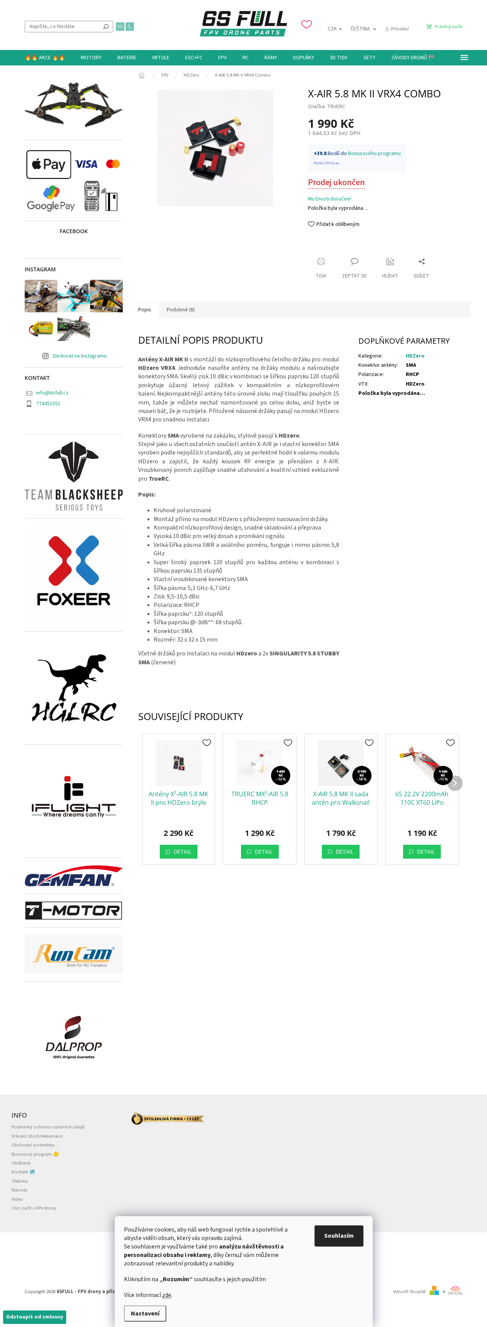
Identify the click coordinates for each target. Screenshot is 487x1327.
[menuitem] (45, 57)
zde (166, 1295)
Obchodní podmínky (33, 1144)
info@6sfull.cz (52, 393)
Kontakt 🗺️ (23, 1171)
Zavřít (321, 246)
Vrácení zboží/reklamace (37, 1136)
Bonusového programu (374, 153)
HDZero (415, 356)
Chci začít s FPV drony (34, 1208)
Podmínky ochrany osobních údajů (48, 1126)
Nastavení (145, 1313)
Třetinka (20, 1181)
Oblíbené (21, 1163)
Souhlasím (339, 1236)
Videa (17, 1199)
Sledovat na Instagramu (79, 356)
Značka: (326, 106)
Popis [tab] (144, 310)
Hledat (105, 27)
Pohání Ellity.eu (327, 163)
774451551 (48, 404)
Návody (20, 1190)
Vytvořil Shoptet (409, 1291)
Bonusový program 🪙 (35, 1154)
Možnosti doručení (329, 199)
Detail (182, 851)
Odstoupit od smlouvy (34, 1317)
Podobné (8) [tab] (181, 310)
